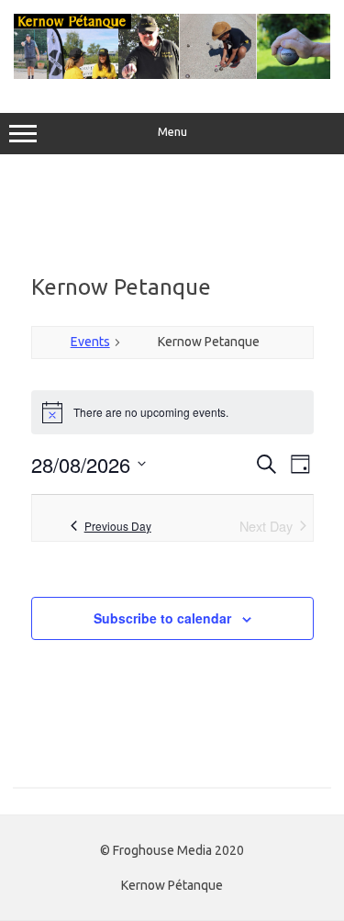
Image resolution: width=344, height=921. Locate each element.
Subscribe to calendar (162, 618)
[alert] (172, 412)
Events (90, 341)
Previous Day (117, 526)
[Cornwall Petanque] (172, 74)
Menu (172, 132)
